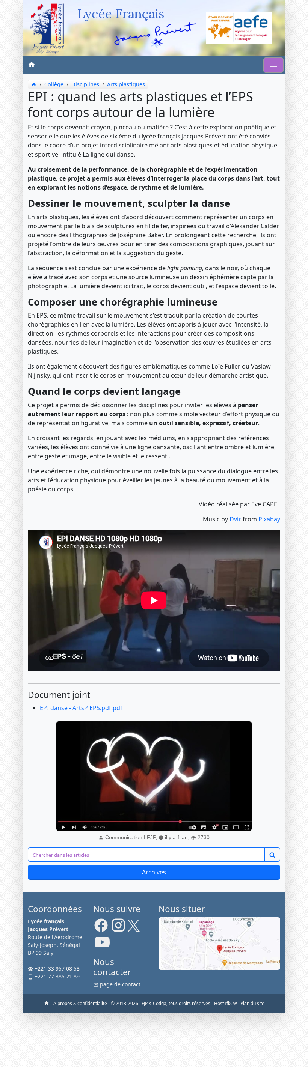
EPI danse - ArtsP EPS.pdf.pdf (81, 708)
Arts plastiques (126, 84)
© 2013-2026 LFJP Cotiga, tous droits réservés (160, 1003)
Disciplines (85, 84)
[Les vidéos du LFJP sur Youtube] (102, 945)
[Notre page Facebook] (101, 928)
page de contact (119, 984)
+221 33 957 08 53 (56, 968)
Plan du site (252, 1003)
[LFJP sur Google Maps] (219, 943)
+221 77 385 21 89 (56, 976)
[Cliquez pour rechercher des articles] (272, 854)
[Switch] (273, 65)
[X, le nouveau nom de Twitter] (134, 928)
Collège (53, 84)
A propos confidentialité (80, 1003)
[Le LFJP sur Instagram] (118, 928)
